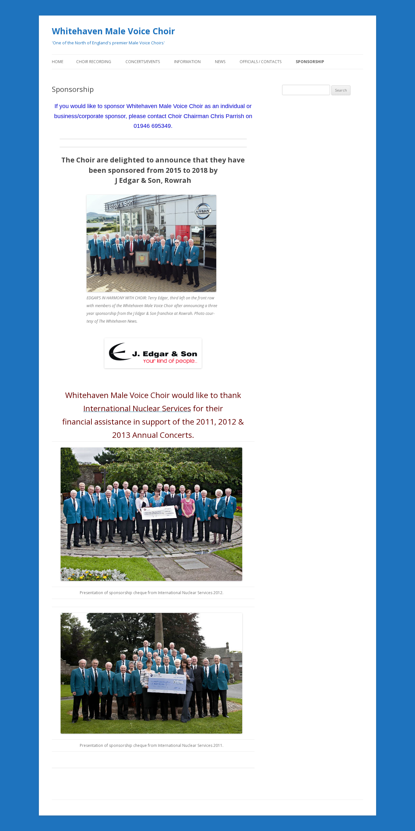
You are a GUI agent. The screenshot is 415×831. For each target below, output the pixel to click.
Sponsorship (310, 61)
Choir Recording (93, 61)
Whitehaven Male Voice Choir (113, 31)
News (220, 61)
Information (187, 61)
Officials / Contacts (260, 61)
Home (57, 61)
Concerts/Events (142, 61)
